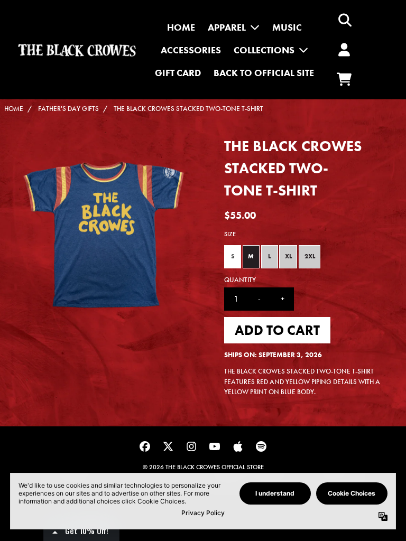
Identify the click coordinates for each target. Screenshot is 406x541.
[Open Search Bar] (344, 20)
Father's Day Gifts (68, 108)
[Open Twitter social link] (168, 446)
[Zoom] (103, 234)
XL (288, 256)
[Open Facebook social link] (144, 446)
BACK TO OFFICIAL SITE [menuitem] (264, 73)
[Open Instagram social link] (191, 446)
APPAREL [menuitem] (227, 27)
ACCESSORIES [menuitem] (191, 50)
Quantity (240, 279)
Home (13, 108)
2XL (309, 256)
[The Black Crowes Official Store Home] (77, 49)
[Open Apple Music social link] (238, 446)
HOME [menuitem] (181, 27)
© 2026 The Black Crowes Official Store (203, 467)
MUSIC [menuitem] (287, 27)
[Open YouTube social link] (214, 446)
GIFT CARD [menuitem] (178, 73)
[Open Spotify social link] (261, 446)
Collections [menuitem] (264, 50)
